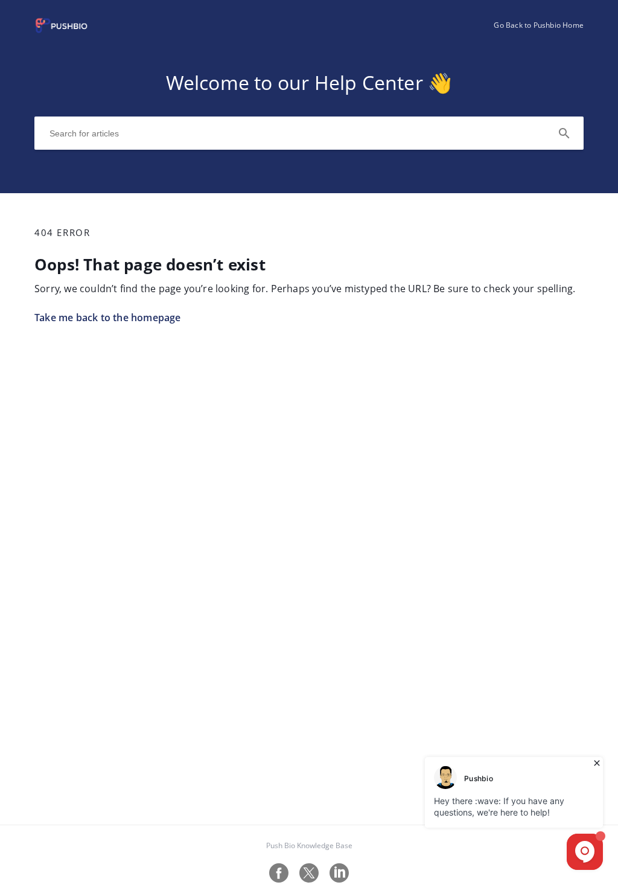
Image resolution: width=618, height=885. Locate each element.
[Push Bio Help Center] (61, 30)
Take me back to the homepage (107, 317)
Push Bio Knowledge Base (309, 845)
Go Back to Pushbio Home (539, 25)
